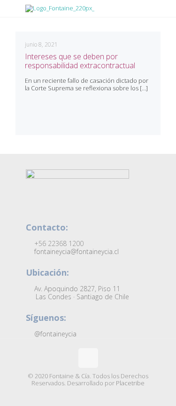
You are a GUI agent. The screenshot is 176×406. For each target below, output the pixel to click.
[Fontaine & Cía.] (89, 8)
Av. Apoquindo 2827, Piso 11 (80, 292)
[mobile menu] (163, 19)
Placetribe (130, 383)
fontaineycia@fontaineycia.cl (75, 251)
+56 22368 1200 (58, 243)
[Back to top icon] (88, 358)
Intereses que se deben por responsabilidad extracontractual (80, 61)
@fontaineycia (54, 333)
